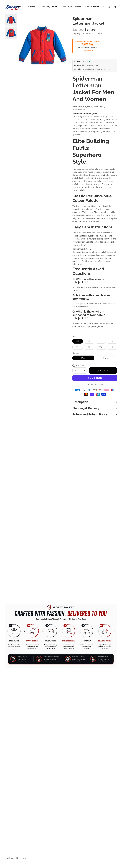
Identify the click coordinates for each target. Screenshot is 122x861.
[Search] (104, 6)
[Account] (109, 6)
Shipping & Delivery (85, 408)
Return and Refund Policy (90, 414)
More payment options (95, 384)
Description (80, 402)
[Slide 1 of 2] (11, 20)
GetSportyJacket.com (81, 249)
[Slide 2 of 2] (11, 33)
